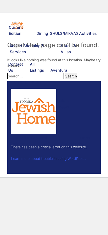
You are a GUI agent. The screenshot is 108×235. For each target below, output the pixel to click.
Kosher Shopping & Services (27, 48)
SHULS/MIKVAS (63, 33)
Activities (87, 33)
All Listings (37, 67)
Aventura (58, 70)
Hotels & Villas (68, 48)
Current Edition (16, 30)
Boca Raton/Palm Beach (25, 85)
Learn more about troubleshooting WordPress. (48, 158)
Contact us (15, 67)
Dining (41, 33)
